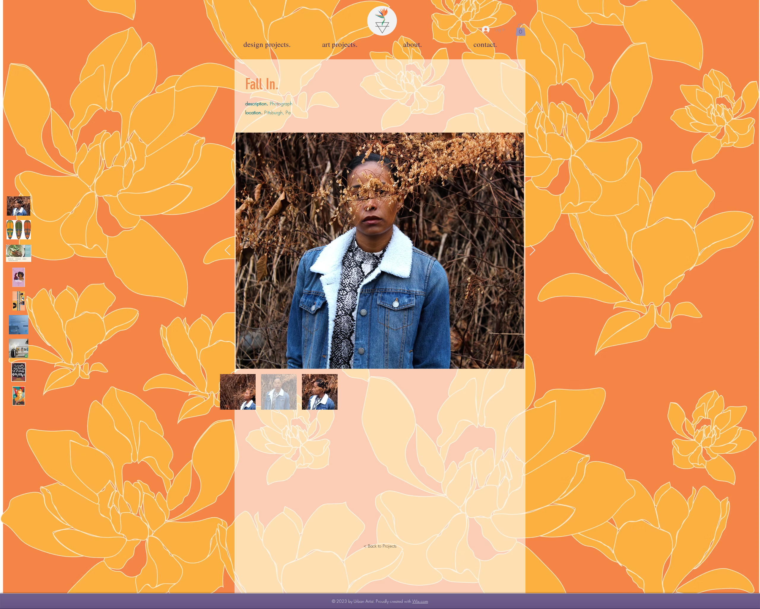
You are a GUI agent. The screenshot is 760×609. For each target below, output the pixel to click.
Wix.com (420, 601)
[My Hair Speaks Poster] (18, 372)
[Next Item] (532, 250)
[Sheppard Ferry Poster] (18, 396)
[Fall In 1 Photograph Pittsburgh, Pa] (18, 206)
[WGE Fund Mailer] (18, 301)
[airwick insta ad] (18, 348)
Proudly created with (394, 601)
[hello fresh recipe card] (18, 253)
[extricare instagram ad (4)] (18, 324)
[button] (520, 29)
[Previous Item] (227, 250)
